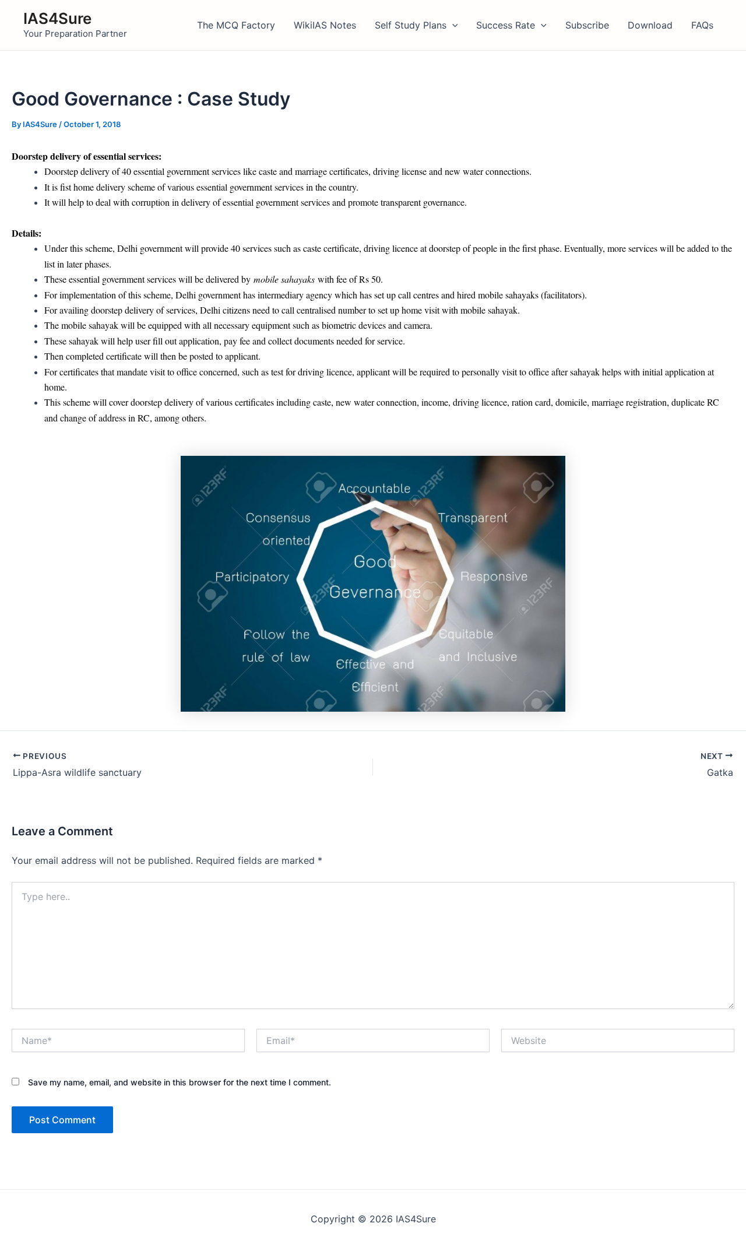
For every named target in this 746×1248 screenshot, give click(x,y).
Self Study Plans (410, 25)
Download (650, 25)
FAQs (702, 25)
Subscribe (587, 25)
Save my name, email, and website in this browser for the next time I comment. (179, 1082)
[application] (452, 25)
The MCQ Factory (236, 25)
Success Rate (505, 25)
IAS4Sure (57, 18)
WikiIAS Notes (325, 25)
